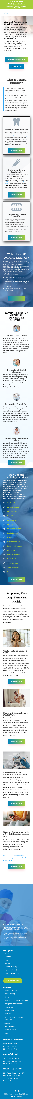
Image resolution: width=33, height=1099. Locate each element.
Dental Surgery (9, 1010)
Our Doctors (8, 963)
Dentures (7, 1014)
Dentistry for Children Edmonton (16, 1000)
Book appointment (16, 150)
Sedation (7, 1023)
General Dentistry (10, 967)
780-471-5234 (12, 1064)
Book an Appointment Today (16, 59)
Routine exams (17, 136)
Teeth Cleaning (9, 994)
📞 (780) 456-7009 (17, 66)
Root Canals (8, 1007)
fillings (8, 182)
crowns (13, 182)
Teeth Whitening (10, 1026)
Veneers (7, 1033)
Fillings (6, 997)
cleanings (24, 136)
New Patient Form (13, 980)
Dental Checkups (10, 990)
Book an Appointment (12, 973)
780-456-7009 (17, 1)
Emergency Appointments (13, 1004)
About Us (7, 956)
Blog (6, 960)
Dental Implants (10, 1030)
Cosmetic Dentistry (11, 970)
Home (6, 953)
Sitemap (19, 1096)
